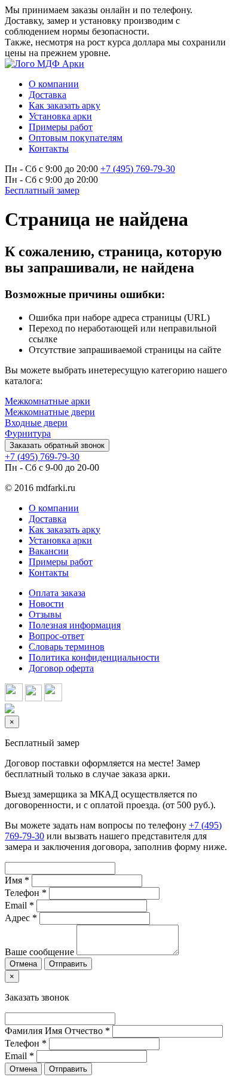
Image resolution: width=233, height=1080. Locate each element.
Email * (19, 905)
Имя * (17, 880)
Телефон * (26, 893)
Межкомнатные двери (50, 412)
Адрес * (21, 918)
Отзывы (45, 614)
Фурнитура (28, 433)
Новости (46, 604)
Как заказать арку (64, 529)
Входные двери (36, 423)
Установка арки (60, 540)
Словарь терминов (67, 647)
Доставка (47, 519)
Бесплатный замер (42, 190)
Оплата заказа (57, 593)
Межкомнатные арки (47, 401)
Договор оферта (61, 668)
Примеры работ (61, 562)
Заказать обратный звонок (57, 445)
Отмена (23, 963)
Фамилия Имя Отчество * (57, 1031)
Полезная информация (75, 625)
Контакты (49, 572)
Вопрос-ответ (56, 636)
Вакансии (49, 551)
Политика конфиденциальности (94, 657)
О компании (54, 508)
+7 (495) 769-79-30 (137, 169)
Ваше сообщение (39, 952)
